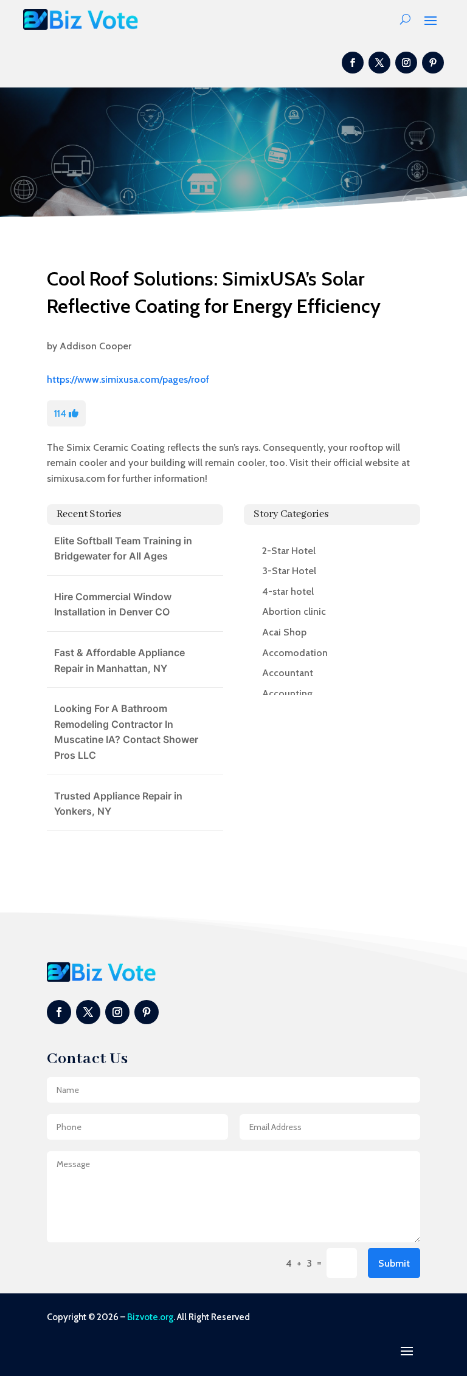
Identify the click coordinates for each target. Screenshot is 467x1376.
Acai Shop (284, 632)
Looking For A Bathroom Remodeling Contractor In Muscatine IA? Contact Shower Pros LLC (126, 731)
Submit (394, 1263)
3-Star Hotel (289, 571)
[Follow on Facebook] (353, 63)
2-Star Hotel (289, 550)
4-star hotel (288, 591)
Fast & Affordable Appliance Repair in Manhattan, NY (119, 660)
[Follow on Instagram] (406, 63)
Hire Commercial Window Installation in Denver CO (112, 604)
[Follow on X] (379, 63)
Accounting (287, 693)
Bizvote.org (150, 1317)
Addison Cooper (95, 346)
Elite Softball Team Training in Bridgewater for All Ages (123, 549)
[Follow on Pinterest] (433, 63)
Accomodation (295, 653)
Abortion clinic (294, 611)
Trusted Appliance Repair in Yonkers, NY (118, 804)
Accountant (287, 673)
